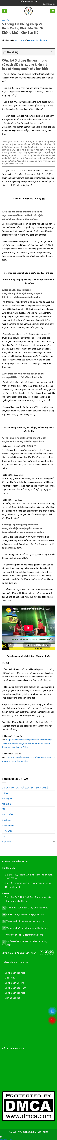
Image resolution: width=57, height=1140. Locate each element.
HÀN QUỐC (7, 798)
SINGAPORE (8, 825)
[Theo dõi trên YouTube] (51, 952)
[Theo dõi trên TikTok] (46, 952)
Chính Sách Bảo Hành (15, 988)
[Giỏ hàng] (52, 11)
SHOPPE (6, 945)
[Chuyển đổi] (54, 831)
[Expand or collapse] (52, 52)
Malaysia (6, 803)
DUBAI (5, 793)
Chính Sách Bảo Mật (15, 992)
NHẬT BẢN (7, 814)
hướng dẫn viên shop (37, 41)
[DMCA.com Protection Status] (28, 1106)
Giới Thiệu (10, 977)
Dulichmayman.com (33, 934)
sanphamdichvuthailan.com (35, 928)
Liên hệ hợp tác (12, 998)
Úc (3, 836)
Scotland (6, 820)
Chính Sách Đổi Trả (14, 982)
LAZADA (41, 941)
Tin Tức (5, 20)
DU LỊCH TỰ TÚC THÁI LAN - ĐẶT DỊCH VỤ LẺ (25, 787)
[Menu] (4, 11)
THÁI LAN (7, 830)
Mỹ (3, 809)
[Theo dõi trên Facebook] (41, 952)
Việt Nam (6, 841)
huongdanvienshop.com (33, 921)
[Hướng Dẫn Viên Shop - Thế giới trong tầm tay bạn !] (28, 11)
